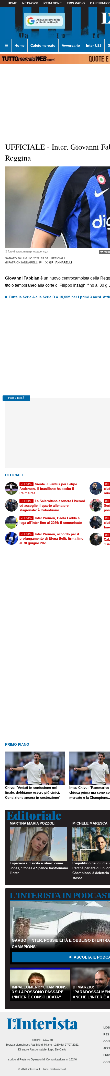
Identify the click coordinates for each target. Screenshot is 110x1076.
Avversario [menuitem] (71, 45)
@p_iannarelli (60, 262)
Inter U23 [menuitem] (94, 45)
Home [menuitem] (20, 45)
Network (30, 3)
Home (12, 3)
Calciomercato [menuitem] (43, 45)
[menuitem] (6, 46)
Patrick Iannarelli (23, 262)
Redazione (52, 3)
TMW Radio (76, 3)
